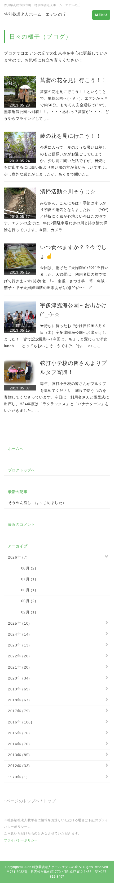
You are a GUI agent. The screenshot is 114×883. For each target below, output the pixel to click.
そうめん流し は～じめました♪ (36, 502)
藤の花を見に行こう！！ (70, 136)
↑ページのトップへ (22, 801)
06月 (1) (22, 590)
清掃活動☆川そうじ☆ (68, 191)
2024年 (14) (19, 634)
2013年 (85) (19, 755)
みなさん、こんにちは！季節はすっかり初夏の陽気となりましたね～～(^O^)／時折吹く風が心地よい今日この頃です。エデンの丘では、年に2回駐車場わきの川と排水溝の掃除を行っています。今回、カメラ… (56, 216)
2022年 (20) (19, 656)
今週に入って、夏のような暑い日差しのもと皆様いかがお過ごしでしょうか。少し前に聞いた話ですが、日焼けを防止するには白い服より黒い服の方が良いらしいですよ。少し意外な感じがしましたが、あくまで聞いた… (56, 160)
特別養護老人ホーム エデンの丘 (35, 14)
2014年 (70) (19, 744)
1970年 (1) (18, 777)
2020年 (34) (19, 678)
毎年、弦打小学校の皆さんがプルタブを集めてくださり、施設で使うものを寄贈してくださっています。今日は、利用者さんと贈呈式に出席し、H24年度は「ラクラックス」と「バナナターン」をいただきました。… (56, 397)
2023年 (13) (19, 645)
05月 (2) (22, 601)
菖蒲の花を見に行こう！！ (73, 80)
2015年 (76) (19, 733)
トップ (49, 801)
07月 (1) (22, 579)
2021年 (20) (19, 667)
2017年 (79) (19, 711)
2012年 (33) (19, 766)
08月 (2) (22, 568)
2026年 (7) (18, 557)
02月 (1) (22, 612)
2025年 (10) (19, 623)
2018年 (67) (19, 700)
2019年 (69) (19, 689)
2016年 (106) (20, 722)
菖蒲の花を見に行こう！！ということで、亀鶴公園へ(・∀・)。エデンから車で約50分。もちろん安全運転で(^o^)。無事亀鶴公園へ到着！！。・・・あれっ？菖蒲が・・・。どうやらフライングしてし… (56, 105)
